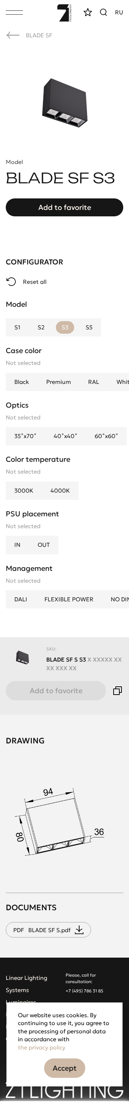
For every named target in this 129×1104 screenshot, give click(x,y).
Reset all (35, 281)
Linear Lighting (26, 977)
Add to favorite (64, 207)
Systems (17, 989)
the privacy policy (41, 1047)
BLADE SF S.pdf (42, 930)
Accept (65, 1068)
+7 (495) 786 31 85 (84, 990)
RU (119, 12)
